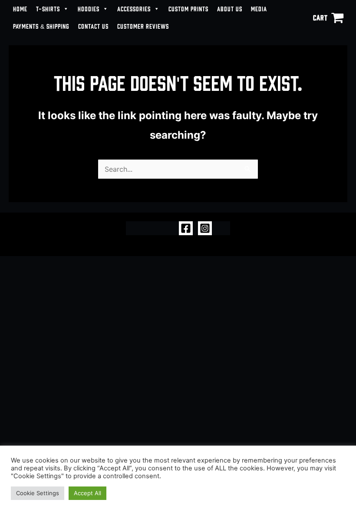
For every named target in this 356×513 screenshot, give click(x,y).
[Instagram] (205, 228)
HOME (20, 8)
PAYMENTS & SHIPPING (41, 26)
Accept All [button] (87, 493)
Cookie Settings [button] (37, 493)
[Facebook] (186, 228)
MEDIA (259, 8)
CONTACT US (93, 26)
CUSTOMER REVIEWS (143, 26)
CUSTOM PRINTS (188, 8)
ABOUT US (229, 8)
